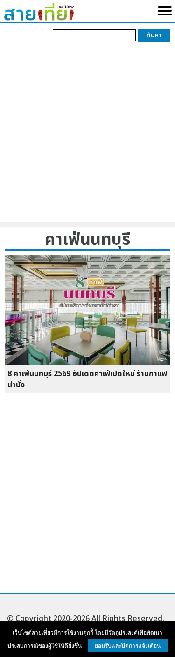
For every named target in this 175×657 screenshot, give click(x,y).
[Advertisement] (87, 134)
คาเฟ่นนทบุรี (88, 240)
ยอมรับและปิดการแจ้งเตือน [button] (128, 646)
